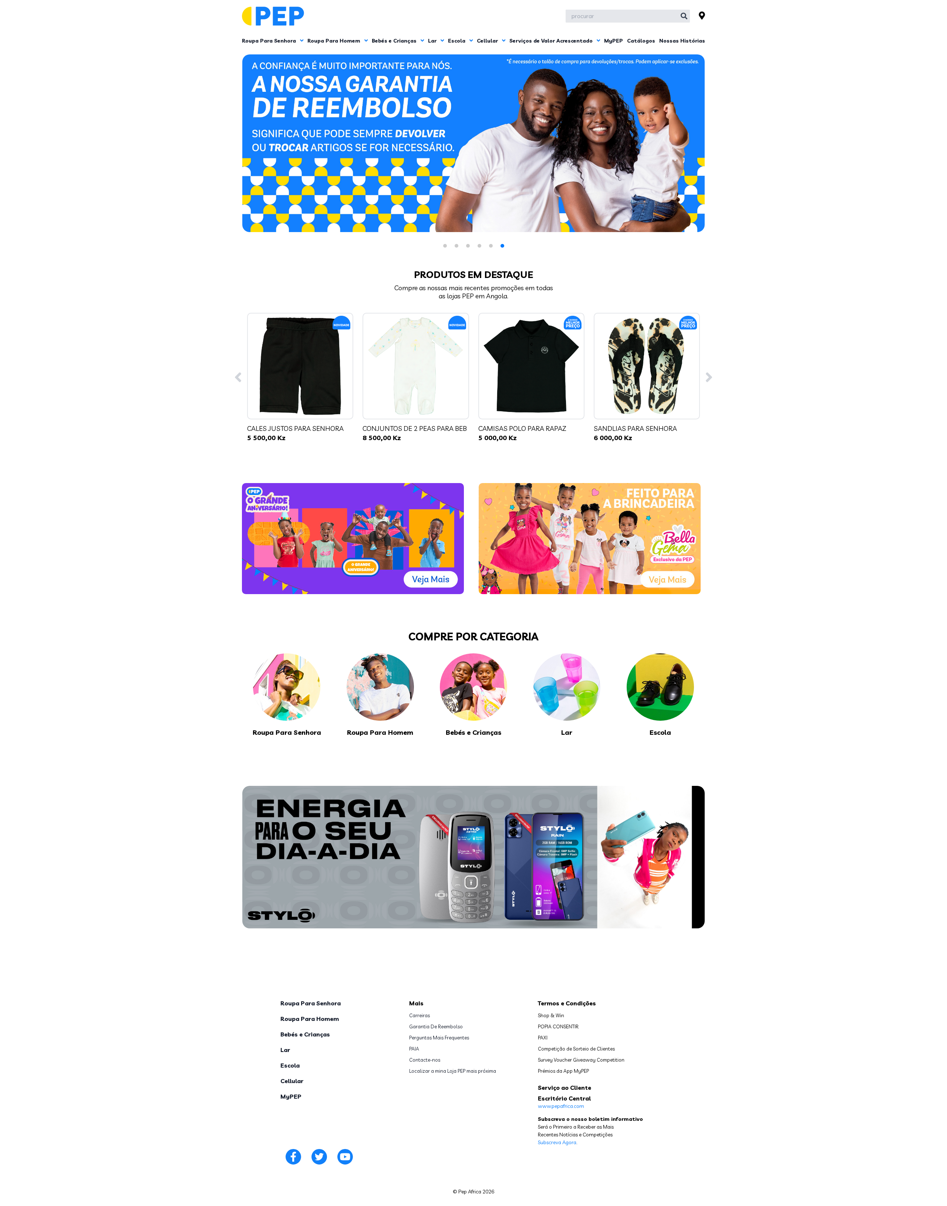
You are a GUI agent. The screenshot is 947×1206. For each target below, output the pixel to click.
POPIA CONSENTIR (558, 1026)
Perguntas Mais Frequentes (439, 1038)
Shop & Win (551, 1015)
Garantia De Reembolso (436, 1026)
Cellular (488, 40)
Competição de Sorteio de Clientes (576, 1049)
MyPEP (613, 40)
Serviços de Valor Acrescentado (551, 40)
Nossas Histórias (682, 40)
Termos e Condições (567, 1003)
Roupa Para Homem (334, 40)
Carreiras (419, 1015)
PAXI (542, 1038)
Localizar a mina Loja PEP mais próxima (452, 1071)
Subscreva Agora (557, 1142)
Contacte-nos (424, 1060)
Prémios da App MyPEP (563, 1071)
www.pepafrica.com (561, 1106)
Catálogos (641, 40)
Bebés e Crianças (395, 40)
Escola (457, 40)
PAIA (414, 1049)
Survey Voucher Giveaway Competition (581, 1060)
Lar (433, 40)
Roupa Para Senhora (269, 40)
